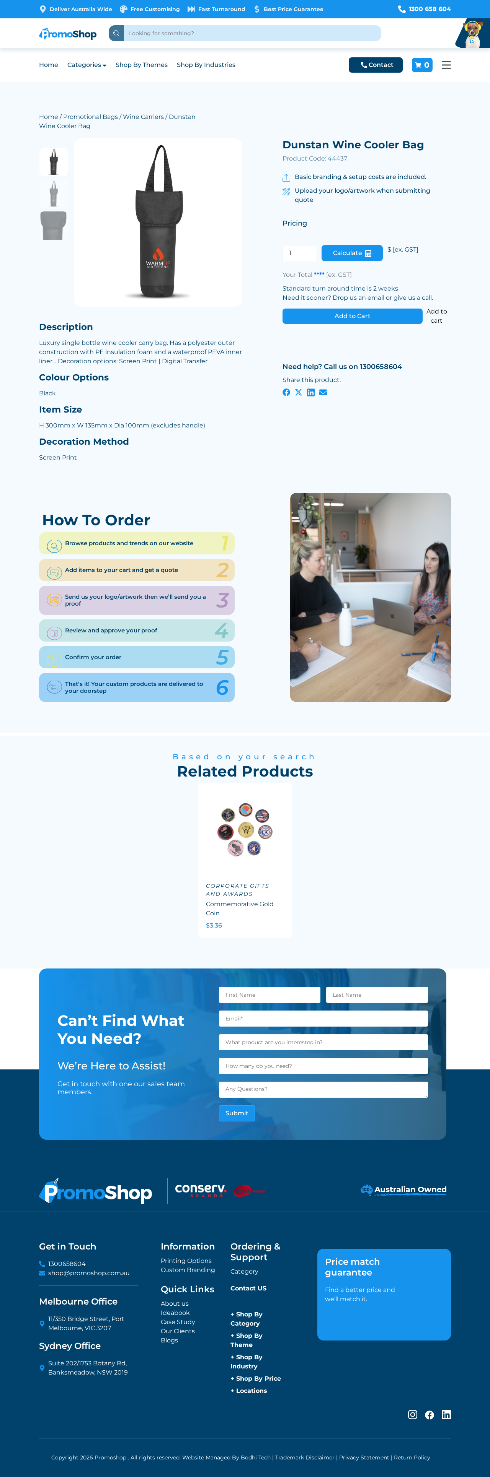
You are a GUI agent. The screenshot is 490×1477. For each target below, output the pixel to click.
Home (48, 64)
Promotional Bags (90, 116)
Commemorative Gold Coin (240, 908)
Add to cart (436, 316)
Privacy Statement (364, 1457)
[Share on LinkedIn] (311, 392)
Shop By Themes (142, 64)
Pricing (295, 223)
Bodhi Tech (256, 1457)
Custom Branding (188, 1270)
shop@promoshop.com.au (89, 1273)
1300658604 (67, 1263)
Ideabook (175, 1312)
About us (175, 1303)
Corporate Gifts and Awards (238, 890)
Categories (84, 64)
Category (244, 1271)
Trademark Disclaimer (305, 1457)
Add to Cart (353, 316)
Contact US (248, 1288)
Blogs (169, 1340)
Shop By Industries (206, 64)
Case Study (178, 1322)
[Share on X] (298, 392)
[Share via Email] (323, 392)
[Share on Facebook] (286, 392)
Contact (381, 64)
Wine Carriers (143, 116)
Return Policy (412, 1457)
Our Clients (178, 1331)
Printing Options (186, 1260)
